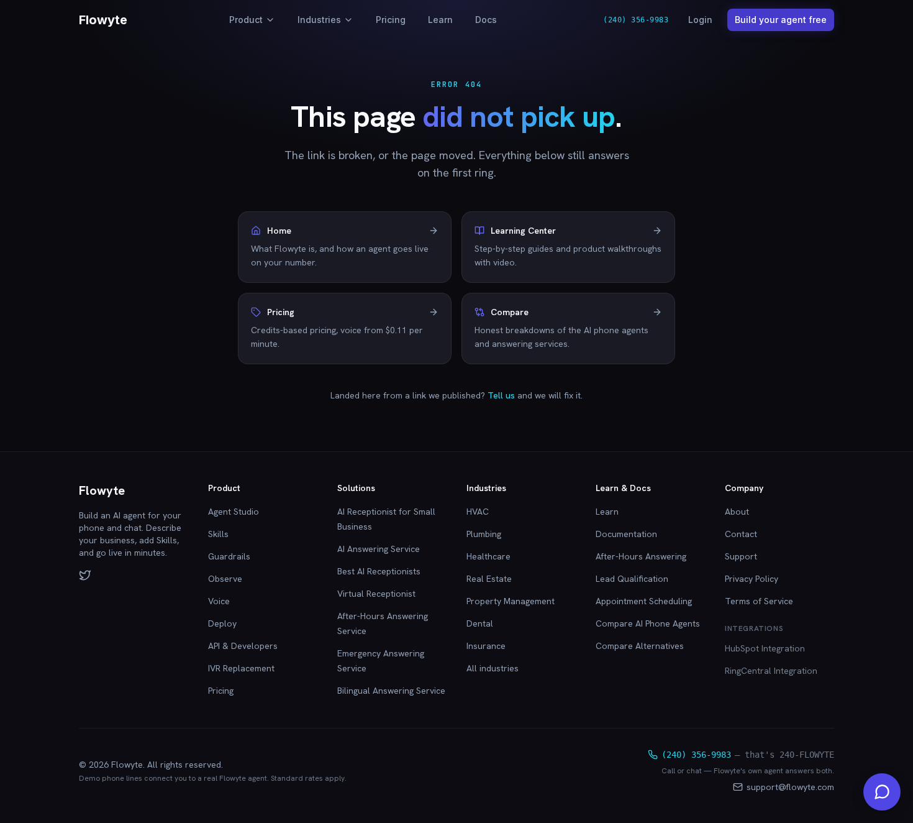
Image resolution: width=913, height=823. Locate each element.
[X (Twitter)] (85, 575)
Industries (319, 19)
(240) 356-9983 (635, 20)
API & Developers (243, 645)
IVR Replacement (241, 668)
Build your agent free (781, 19)
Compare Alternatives (640, 645)
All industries (492, 668)
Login (700, 19)
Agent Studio (233, 511)
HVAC (477, 511)
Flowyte (103, 19)
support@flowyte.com (790, 787)
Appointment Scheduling (644, 601)
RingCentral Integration (771, 670)
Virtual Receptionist (376, 593)
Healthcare (488, 556)
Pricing (391, 19)
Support (741, 556)
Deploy (222, 623)
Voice (219, 601)
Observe (225, 578)
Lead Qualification (632, 578)
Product (246, 19)
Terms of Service (759, 601)
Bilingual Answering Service (391, 690)
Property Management (510, 601)
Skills (218, 534)
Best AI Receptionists (378, 571)
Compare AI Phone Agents (648, 623)
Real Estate (489, 578)
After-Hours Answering (641, 556)
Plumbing (483, 534)
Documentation (626, 534)
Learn (440, 19)
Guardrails (229, 556)
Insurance (486, 645)
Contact (741, 534)
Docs (486, 19)
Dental (479, 623)
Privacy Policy (751, 578)
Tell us (501, 395)
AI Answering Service (378, 548)
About (737, 511)
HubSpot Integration (765, 648)
